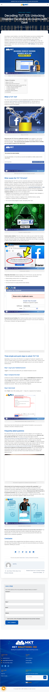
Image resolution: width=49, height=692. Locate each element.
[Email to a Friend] (26, 552)
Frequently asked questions (12, 90)
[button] (1, 4)
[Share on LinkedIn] (33, 552)
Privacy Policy (28, 660)
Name (6, 601)
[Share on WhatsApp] (15, 552)
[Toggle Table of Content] (24, 80)
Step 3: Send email (11, 89)
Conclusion (8, 92)
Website (7, 613)
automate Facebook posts (35, 187)
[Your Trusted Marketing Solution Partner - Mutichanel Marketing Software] (24, 4)
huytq (32, 27)
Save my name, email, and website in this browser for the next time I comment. (23, 618)
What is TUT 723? (9, 82)
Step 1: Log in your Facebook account (15, 86)
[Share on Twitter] (22, 552)
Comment (7, 591)
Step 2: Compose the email (13, 87)
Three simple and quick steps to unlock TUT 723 (16, 85)
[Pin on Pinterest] (30, 552)
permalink (36, 557)
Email (6, 607)
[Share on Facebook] (19, 552)
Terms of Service (29, 658)
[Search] (47, 5)
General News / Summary (24, 12)
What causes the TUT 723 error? (13, 83)
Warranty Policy (29, 662)
